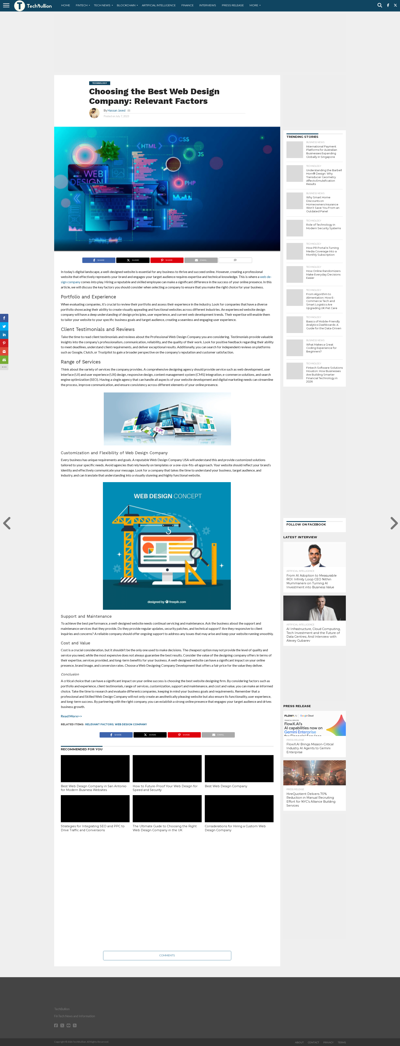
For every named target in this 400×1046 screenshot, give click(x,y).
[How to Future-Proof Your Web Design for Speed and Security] (167, 775)
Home (65, 5)
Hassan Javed (116, 110)
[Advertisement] (200, 43)
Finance (187, 5)
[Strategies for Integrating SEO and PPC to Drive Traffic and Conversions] (95, 815)
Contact (313, 1042)
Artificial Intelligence (159, 5)
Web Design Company (131, 724)
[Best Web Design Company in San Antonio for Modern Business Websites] (95, 775)
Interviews (207, 5)
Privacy (328, 1042)
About (299, 1042)
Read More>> (71, 716)
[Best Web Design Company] (239, 775)
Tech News (102, 5)
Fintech (82, 5)
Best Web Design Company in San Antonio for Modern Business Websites (93, 788)
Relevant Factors (99, 724)
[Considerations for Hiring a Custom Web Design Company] (239, 815)
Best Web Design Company (226, 786)
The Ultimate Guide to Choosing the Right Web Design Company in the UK (165, 828)
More (254, 5)
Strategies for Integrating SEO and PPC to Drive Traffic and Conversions (93, 828)
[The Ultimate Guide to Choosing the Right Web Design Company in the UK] (167, 815)
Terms (342, 1042)
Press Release (233, 5)
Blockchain (126, 5)
